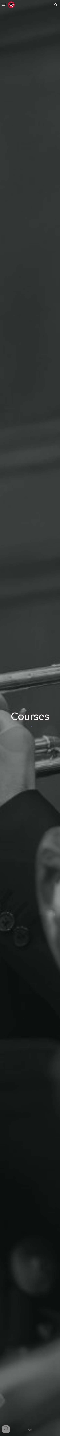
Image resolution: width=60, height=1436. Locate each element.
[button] (4, 4)
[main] (30, 716)
